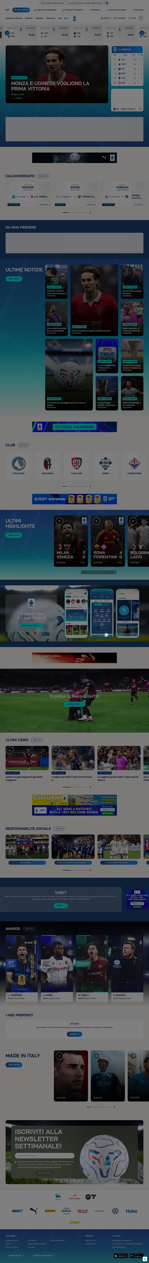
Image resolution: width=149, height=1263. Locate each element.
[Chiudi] (110, 613)
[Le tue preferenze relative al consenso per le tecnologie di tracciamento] (145, 1259)
